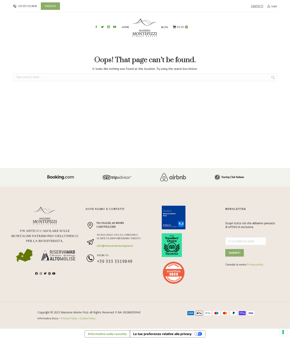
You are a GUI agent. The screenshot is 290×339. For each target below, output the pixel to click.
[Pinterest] (49, 273)
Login (274, 6)
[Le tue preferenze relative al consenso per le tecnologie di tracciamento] (283, 332)
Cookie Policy (87, 318)
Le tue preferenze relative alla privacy (162, 334)
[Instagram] (40, 273)
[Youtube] (53, 273)
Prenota (103, 255)
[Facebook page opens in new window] (96, 26)
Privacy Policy (69, 318)
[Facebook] (36, 273)
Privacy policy (255, 264)
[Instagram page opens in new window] (108, 26)
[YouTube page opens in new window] (114, 26)
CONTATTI (257, 6)
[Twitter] (45, 273)
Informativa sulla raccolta (107, 334)
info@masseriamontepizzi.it (115, 245)
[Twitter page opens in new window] (102, 26)
